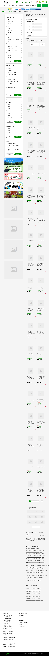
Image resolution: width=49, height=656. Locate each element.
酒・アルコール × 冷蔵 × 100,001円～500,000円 (35, 558)
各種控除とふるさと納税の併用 (8, 633)
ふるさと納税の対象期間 (7, 620)
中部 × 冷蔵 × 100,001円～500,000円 (33, 593)
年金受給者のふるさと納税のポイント (9, 640)
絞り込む (18, 61)
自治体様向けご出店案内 (23, 622)
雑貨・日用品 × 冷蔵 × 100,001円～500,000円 (36, 572)
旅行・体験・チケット (12, 46)
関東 (9, 106)
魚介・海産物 (10, 21)
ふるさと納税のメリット (7, 621)
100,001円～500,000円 (12, 79)
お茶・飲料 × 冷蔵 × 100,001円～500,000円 (35, 560)
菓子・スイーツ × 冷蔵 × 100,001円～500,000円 (35, 562)
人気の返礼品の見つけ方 (7, 648)
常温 (9, 132)
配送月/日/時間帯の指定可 (13, 143)
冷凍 (9, 130)
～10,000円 (10, 70)
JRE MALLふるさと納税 (7, 11)
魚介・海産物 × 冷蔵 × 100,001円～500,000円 (35, 550)
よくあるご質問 (21, 617)
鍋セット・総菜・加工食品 (13, 39)
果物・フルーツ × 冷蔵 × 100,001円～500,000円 (35, 553)
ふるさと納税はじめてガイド (8, 615)
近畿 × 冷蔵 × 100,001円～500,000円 (33, 595)
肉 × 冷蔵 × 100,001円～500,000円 (33, 548)
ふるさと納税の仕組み (7, 618)
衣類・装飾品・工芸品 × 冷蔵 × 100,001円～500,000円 (36, 575)
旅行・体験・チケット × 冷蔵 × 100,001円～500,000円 (36, 570)
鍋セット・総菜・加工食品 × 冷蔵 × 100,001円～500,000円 (37, 565)
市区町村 (28, 29)
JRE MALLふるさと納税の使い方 (9, 646)
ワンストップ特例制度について (8, 626)
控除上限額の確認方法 (7, 630)
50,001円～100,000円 (12, 76)
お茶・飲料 (10, 34)
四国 (9, 115)
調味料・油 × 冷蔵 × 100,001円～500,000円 (34, 568)
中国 (9, 113)
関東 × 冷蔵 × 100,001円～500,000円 (33, 591)
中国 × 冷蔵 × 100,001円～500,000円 (33, 596)
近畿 (9, 111)
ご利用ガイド (21, 615)
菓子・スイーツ (11, 37)
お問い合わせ (21, 620)
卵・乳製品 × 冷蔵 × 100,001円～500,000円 (35, 557)
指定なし (10, 68)
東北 (9, 104)
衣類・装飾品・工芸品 (12, 50)
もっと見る (36, 526)
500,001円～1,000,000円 (13, 81)
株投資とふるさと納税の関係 (8, 631)
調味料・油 (10, 43)
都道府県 (28, 26)
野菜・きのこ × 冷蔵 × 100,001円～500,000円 (36, 555)
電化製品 (10, 52)
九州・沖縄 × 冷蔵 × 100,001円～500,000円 (34, 600)
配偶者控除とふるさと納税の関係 (9, 637)
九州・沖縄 (10, 117)
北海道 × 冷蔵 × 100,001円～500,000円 (33, 588)
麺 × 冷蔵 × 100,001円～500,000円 (34, 567)
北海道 (9, 102)
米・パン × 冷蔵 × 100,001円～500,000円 (34, 552)
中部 (9, 108)
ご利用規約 (21, 624)
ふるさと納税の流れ (6, 616)
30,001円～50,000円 (12, 74)
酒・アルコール (11, 32)
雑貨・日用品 (10, 48)
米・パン (10, 23)
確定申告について (6, 623)
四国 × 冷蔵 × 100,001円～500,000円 (33, 598)
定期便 (9, 55)
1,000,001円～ (11, 83)
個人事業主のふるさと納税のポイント (9, 635)
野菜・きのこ (10, 28)
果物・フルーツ (11, 26)
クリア (9, 61)
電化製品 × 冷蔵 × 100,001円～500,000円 (35, 577)
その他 (9, 57)
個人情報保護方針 (22, 626)
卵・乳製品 (10, 30)
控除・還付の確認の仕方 (7, 628)
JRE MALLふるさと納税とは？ (8, 644)
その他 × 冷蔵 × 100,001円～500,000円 (33, 580)
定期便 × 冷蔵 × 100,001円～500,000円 (33, 578)
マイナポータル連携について (8, 625)
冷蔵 (9, 128)
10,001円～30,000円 (12, 72)
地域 (27, 23)
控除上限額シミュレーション (24, 613)
